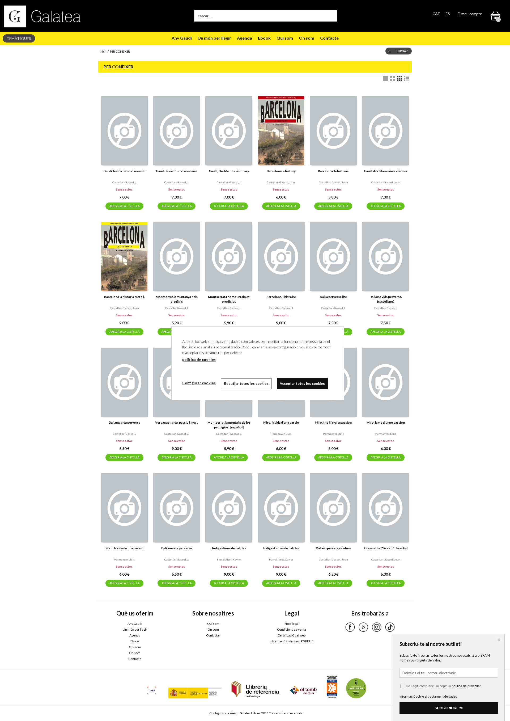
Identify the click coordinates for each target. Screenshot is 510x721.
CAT (436, 13)
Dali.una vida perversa (124, 422)
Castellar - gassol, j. (229, 433)
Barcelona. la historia (333, 171)
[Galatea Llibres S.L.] (42, 16)
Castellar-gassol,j (124, 433)
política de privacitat (466, 686)
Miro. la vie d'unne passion (386, 422)
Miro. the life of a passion (333, 422)
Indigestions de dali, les (229, 548)
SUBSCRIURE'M (449, 708)
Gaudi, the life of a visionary (229, 171)
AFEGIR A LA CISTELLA (124, 206)
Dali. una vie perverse (176, 548)
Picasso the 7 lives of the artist (385, 548)
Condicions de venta (291, 629)
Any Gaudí (182, 37)
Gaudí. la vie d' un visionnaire (176, 171)
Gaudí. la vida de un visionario (124, 171)
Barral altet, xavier (229, 559)
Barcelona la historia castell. (124, 297)
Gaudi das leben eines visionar (385, 171)
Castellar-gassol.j (385, 308)
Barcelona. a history (281, 171)
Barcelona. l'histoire (281, 297)
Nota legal (291, 624)
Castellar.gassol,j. (176, 308)
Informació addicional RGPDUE (291, 641)
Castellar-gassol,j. (229, 308)
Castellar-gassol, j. (124, 182)
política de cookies (199, 359)
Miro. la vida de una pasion (124, 548)
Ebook (264, 37)
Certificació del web (291, 635)
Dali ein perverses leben (333, 548)
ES (447, 13)
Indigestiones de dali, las (281, 548)
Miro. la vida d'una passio (281, 422)
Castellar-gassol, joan (281, 182)
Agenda (244, 37)
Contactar (213, 635)
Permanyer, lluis (281, 433)
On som (306, 37)
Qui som (285, 37)
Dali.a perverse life (333, 297)
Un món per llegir (214, 37)
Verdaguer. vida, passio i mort (176, 422)
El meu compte (470, 13)
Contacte (329, 37)
